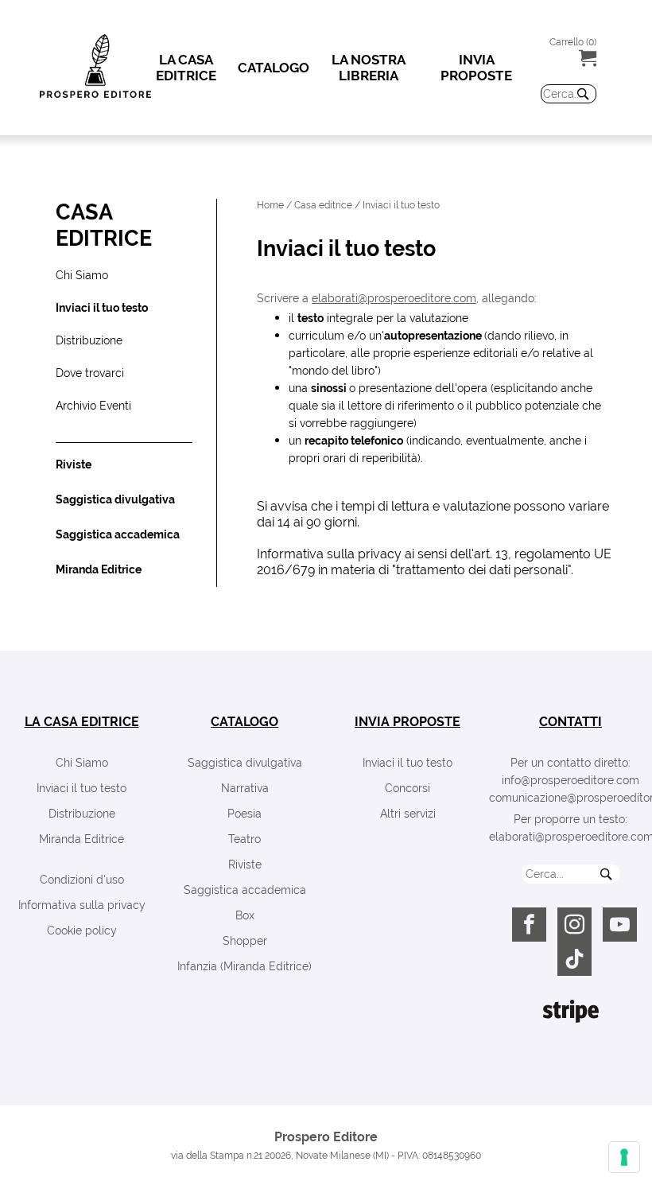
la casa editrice (82, 721)
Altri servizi (408, 813)
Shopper (245, 940)
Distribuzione (82, 813)
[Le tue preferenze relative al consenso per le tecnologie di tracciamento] (624, 1157)
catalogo (244, 721)
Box (244, 915)
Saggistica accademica (245, 890)
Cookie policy (82, 930)
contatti (570, 721)
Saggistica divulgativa (245, 762)
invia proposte (407, 721)
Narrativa (245, 788)
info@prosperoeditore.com (570, 780)
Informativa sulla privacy (82, 905)
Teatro (244, 839)
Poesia (244, 813)
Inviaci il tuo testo (81, 788)
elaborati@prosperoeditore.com (394, 298)
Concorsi (407, 788)
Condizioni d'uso (82, 879)
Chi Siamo (82, 762)
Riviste (245, 864)
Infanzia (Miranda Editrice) (244, 966)
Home (270, 205)
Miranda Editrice (81, 839)
